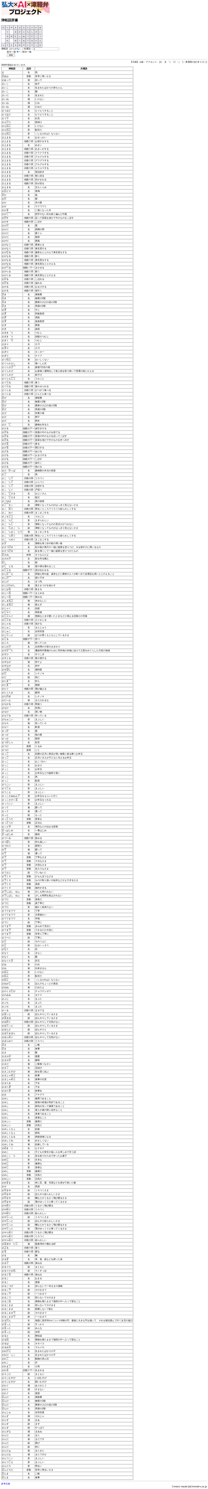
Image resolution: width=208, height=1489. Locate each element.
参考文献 (5, 1483)
